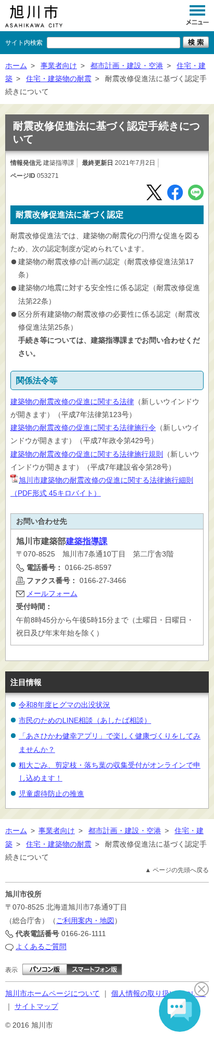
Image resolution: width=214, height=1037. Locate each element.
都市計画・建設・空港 (126, 65)
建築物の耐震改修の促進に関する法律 (72, 401)
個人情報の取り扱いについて (158, 993)
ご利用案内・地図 (85, 920)
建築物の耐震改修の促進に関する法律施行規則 (86, 454)
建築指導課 (87, 541)
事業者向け (59, 65)
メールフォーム (51, 593)
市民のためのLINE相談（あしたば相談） (85, 720)
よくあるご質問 (41, 946)
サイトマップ (36, 1006)
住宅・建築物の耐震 (58, 78)
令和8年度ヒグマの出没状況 (64, 705)
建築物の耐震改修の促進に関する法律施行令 (83, 427)
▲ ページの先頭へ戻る (177, 870)
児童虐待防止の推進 (51, 793)
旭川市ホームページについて (52, 993)
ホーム (16, 65)
